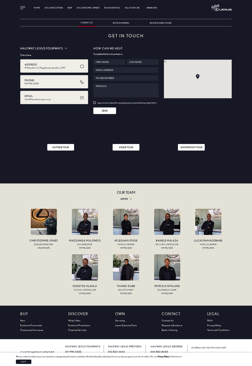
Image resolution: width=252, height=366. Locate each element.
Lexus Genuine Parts (126, 325)
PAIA (210, 320)
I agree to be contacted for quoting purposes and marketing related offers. (127, 103)
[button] (198, 76)
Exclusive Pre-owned (31, 325)
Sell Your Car (132, 7)
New (70, 7)
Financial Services (77, 330)
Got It (23, 362)
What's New (74, 320)
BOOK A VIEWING (121, 23)
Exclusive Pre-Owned (88, 7)
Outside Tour (60, 147)
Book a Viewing (169, 330)
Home (37, 7)
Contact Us (168, 320)
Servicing (120, 320)
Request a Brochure (172, 325)
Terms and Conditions (218, 330)
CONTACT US (86, 22)
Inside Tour (126, 147)
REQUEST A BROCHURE (161, 23)
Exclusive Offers (54, 7)
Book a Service (112, 7)
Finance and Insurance (31, 330)
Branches (152, 7)
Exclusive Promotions (79, 325)
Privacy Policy (163, 356)
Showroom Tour (191, 147)
